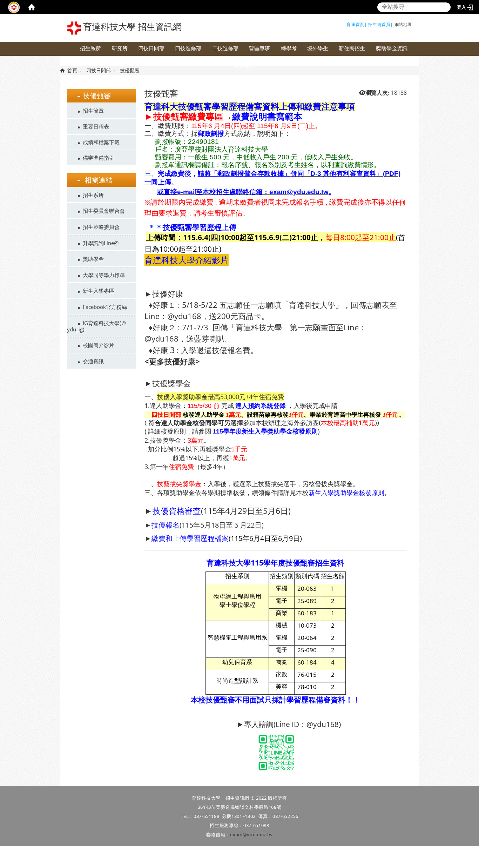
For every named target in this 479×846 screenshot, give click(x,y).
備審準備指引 (98, 157)
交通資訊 (93, 361)
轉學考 (289, 48)
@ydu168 (322, 724)
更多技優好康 (172, 361)
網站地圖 (403, 24)
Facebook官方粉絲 (105, 306)
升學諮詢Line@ (101, 242)
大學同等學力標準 (104, 274)
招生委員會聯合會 (104, 210)
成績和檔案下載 (101, 142)
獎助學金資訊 (391, 48)
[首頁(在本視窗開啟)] (31, 7)
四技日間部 (151, 48)
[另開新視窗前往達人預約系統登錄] (234, 405)
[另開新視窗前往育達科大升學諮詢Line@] (276, 752)
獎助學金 (93, 258)
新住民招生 (352, 48)
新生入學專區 (98, 290)
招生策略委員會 (101, 226)
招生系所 (90, 48)
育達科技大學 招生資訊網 (131, 27)
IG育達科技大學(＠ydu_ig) (96, 326)
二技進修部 (225, 48)
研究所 (120, 48)
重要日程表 (96, 126)
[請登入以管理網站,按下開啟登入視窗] (14, 7)
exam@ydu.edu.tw (251, 834)
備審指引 (243, 65)
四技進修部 (188, 48)
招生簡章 (93, 110)
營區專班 (259, 48)
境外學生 (317, 48)
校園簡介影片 (98, 345)
